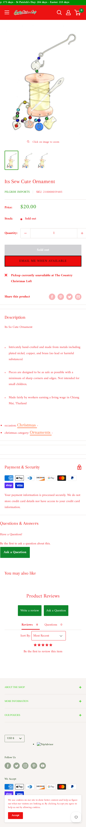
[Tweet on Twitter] (69, 297)
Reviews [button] (27, 625)
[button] (43, 261)
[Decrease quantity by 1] (25, 233)
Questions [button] (50, 625)
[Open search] (59, 12)
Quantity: (11, 233)
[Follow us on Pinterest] (34, 766)
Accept (15, 815)
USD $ (10, 738)
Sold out (43, 250)
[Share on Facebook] (52, 297)
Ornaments (41, 432)
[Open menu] (7, 12)
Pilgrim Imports (17, 192)
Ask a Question (15, 552)
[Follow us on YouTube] (42, 766)
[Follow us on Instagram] (25, 766)
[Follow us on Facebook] (8, 766)
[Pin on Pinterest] (61, 297)
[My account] (68, 12)
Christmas (27, 425)
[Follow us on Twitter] (16, 766)
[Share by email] (78, 297)
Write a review (29, 610)
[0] (77, 12)
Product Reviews (43, 596)
